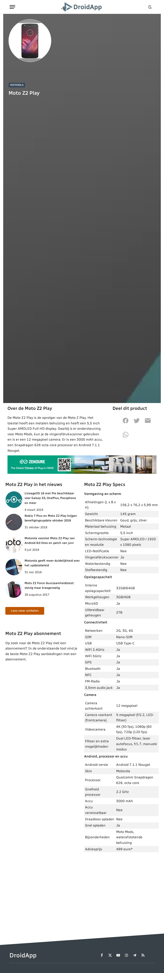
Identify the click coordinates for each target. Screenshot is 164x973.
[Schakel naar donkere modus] (150, 7)
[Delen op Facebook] (125, 423)
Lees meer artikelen (25, 611)
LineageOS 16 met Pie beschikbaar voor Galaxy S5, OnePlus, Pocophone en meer (50, 498)
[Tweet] (136, 423)
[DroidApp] (82, 7)
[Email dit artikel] (147, 423)
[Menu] (12, 7)
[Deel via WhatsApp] (125, 437)
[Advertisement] (121, 887)
